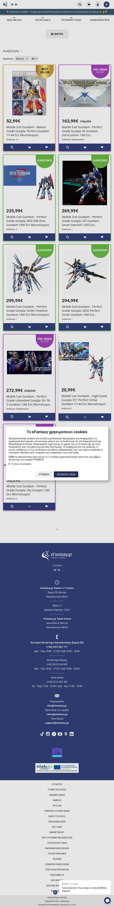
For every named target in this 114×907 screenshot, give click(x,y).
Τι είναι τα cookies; (21, 464)
